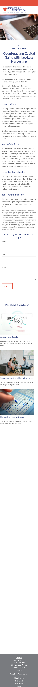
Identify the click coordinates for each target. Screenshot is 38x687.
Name (4, 241)
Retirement (19, 681)
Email (4, 254)
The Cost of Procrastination (12, 417)
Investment (19, 683)
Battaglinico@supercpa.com (19, 674)
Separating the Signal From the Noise (16, 378)
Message (5, 267)
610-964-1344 (21, 661)
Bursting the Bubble (9, 337)
